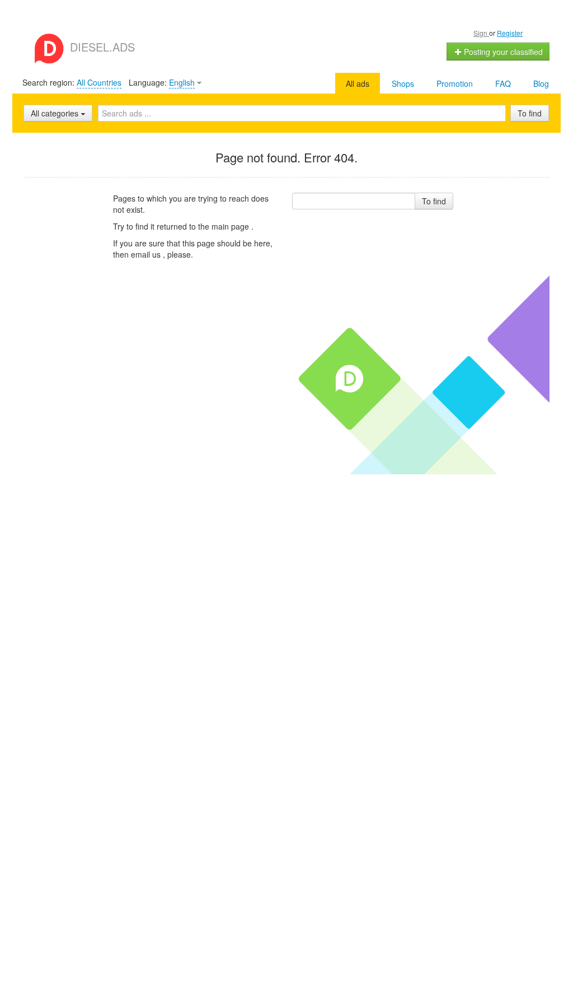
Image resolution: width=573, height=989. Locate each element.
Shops (403, 83)
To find (530, 113)
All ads (357, 83)
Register (510, 33)
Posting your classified (502, 51)
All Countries (99, 82)
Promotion (454, 83)
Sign (481, 33)
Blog (541, 83)
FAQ (503, 83)
